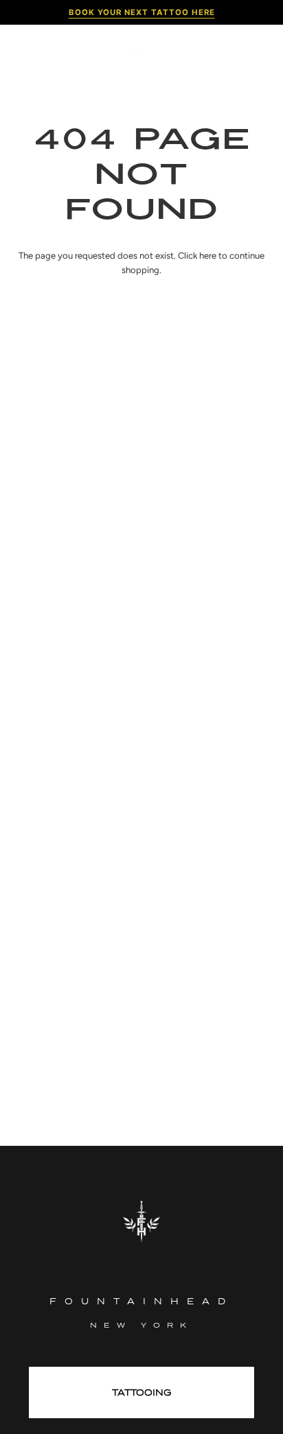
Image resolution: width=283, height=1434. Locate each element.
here (207, 255)
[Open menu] (31, 51)
